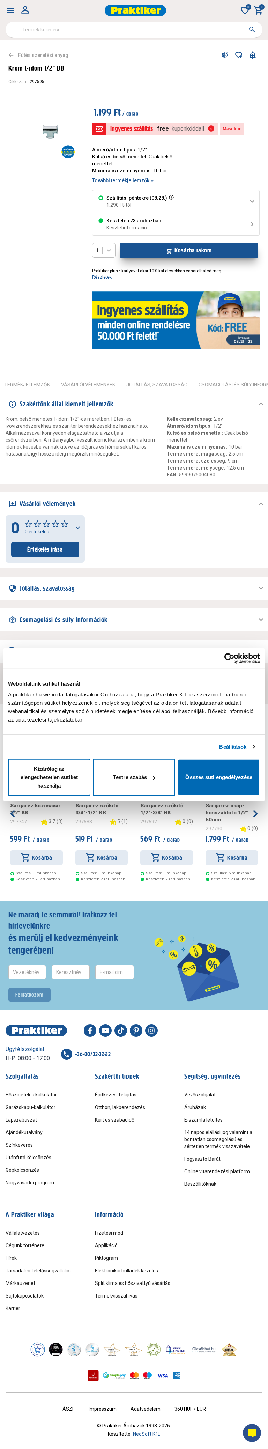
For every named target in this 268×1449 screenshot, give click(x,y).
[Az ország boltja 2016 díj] (112, 1349)
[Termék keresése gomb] (252, 29)
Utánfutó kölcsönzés (28, 1157)
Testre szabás (130, 777)
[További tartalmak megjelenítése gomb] (255, 814)
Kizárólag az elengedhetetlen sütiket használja (49, 777)
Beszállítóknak (200, 1184)
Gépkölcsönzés (22, 1170)
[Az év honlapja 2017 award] (133, 1349)
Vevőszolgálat (200, 1094)
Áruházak (195, 1107)
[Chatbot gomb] (252, 1433)
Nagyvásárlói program (30, 1182)
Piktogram (106, 1258)
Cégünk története (25, 1245)
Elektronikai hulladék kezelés (126, 1270)
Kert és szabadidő (114, 1120)
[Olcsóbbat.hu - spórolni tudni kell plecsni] (204, 1349)
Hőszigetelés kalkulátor (31, 1094)
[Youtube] (105, 1030)
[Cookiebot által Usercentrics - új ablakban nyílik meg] (229, 658)
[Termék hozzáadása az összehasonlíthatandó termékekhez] (225, 55)
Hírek (11, 1258)
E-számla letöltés (203, 1120)
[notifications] (253, 55)
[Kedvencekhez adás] (239, 55)
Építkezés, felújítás (115, 1094)
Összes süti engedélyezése (218, 777)
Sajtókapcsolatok (25, 1296)
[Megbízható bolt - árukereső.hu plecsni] (154, 1349)
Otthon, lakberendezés (120, 1107)
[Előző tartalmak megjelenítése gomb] (13, 814)
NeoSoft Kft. (146, 1434)
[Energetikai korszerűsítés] (68, 152)
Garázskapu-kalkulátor (30, 1107)
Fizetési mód (109, 1233)
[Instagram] (151, 1030)
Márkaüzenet (20, 1283)
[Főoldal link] (135, 10)
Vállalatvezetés (23, 1233)
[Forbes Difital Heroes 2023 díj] (56, 1349)
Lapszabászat (21, 1120)
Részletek (102, 277)
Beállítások (232, 746)
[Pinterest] (136, 1030)
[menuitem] (10, 10)
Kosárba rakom (193, 250)
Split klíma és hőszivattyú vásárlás (132, 1283)
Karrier (13, 1308)
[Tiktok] (120, 1030)
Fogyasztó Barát (202, 1159)
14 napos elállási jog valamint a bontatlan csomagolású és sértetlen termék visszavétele (218, 1139)
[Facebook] (90, 1030)
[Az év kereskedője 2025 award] (229, 1349)
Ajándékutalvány (24, 1132)
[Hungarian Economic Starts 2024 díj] (38, 1349)
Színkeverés (19, 1145)
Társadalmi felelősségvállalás (38, 1270)
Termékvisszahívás (116, 1296)
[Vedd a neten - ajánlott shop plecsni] (176, 1349)
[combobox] (134, 30)
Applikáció (106, 1245)
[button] (170, 201)
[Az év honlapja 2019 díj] (92, 1349)
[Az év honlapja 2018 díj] (74, 1349)
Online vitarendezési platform (217, 1171)
